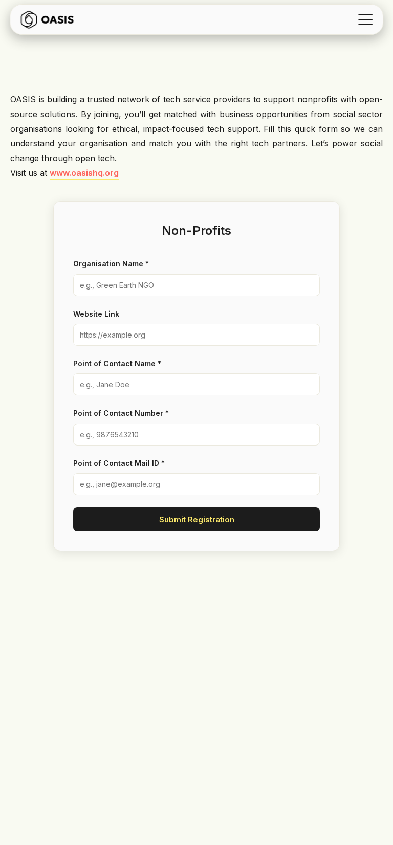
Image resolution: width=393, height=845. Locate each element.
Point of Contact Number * (121, 413)
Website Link (96, 313)
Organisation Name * (111, 263)
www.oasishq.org (84, 173)
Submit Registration (196, 519)
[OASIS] (47, 19)
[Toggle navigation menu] (365, 19)
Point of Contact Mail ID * (119, 463)
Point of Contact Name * (117, 363)
